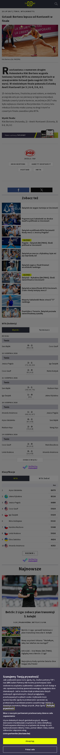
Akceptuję (30, 741)
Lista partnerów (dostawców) (16, 733)
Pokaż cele (30, 749)
